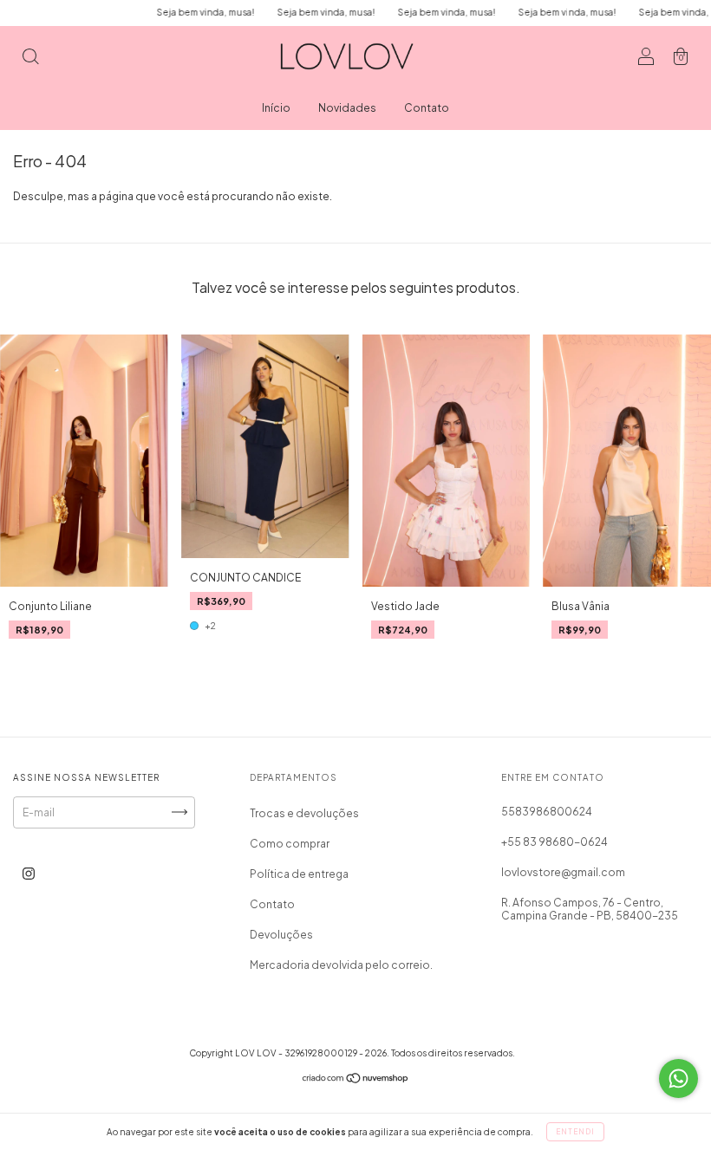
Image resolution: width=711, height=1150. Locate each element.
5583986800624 (546, 811)
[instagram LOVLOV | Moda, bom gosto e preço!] (28, 873)
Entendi (575, 1131)
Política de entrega (299, 873)
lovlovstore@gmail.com (563, 872)
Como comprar (289, 843)
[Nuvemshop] (356, 1080)
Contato (426, 107)
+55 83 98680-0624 (554, 841)
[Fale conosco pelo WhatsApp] (678, 1078)
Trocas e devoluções (304, 813)
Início (276, 107)
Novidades (347, 107)
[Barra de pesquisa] (30, 58)
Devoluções (281, 934)
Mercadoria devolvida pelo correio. (341, 964)
